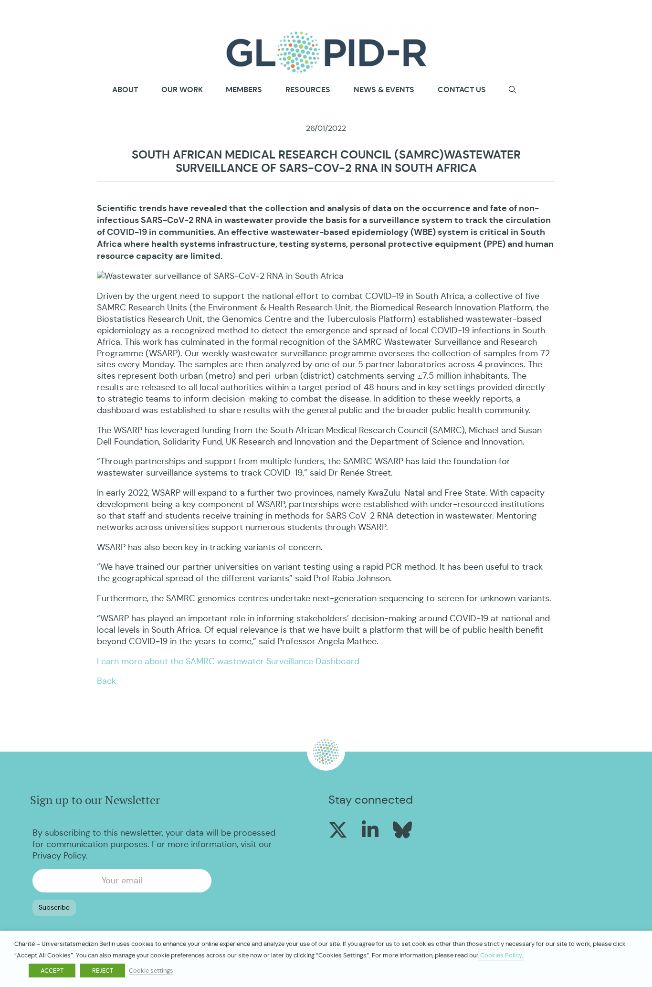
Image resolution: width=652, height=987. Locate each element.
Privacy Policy (59, 855)
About (125, 90)
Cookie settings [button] (151, 970)
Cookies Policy (501, 955)
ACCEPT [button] (52, 970)
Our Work (182, 89)
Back (106, 681)
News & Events (384, 90)
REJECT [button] (102, 970)
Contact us (462, 90)
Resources (307, 89)
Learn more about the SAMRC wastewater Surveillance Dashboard (228, 661)
